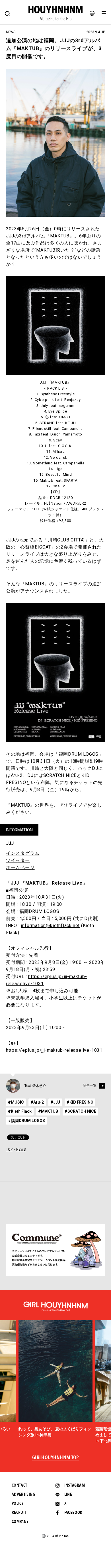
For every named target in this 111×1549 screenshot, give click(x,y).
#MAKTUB (48, 1111)
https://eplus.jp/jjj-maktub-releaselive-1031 (54, 1050)
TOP (9, 1149)
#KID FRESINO (80, 1102)
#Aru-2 (37, 1102)
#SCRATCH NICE (80, 1111)
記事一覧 (89, 1085)
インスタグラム (23, 853)
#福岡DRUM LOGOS (26, 1120)
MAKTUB (59, 236)
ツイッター (18, 860)
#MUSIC (16, 1102)
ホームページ (20, 867)
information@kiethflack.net (50, 925)
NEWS (21, 1149)
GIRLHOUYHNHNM (55, 1457)
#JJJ (55, 1102)
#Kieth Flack (20, 1111)
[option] (55, 1379)
